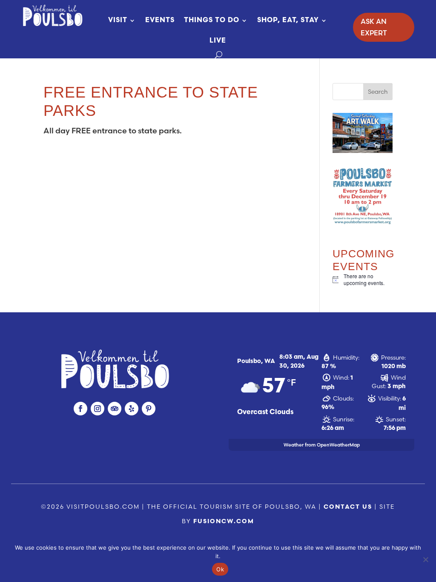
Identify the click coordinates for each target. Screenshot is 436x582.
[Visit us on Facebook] (80, 408)
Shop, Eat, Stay (288, 20)
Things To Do (211, 20)
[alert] (363, 280)
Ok (220, 569)
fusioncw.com (223, 522)
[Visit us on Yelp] (131, 408)
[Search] (218, 54)
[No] (425, 559)
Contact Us (348, 507)
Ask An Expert (374, 27)
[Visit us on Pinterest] (148, 408)
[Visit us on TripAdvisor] (114, 408)
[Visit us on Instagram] (97, 408)
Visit (117, 20)
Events (160, 20)
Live (217, 40)
